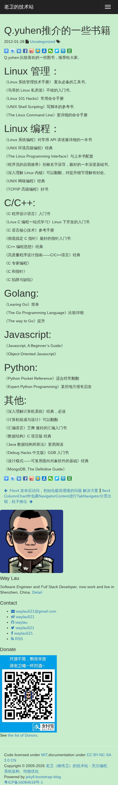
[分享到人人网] (44, 51)
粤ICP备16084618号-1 (23, 782)
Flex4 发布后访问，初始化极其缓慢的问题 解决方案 (52, 490)
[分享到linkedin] (19, 51)
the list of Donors (22, 735)
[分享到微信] (50, 51)
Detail (37, 592)
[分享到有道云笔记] (57, 51)
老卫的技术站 (19, 7)
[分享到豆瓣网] (69, 51)
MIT (44, 755)
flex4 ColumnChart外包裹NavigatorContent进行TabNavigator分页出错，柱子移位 (57, 496)
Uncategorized (42, 41)
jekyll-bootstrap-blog (43, 777)
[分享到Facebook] (25, 51)
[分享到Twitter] (12, 51)
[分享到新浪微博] (31, 51)
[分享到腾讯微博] (63, 51)
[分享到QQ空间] (38, 51)
